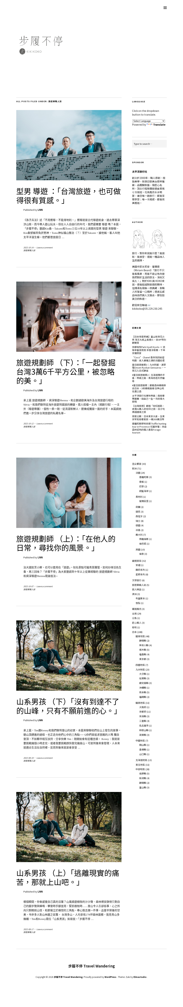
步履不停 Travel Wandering (68, 976)
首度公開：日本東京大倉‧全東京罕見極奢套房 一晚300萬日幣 (148, 417)
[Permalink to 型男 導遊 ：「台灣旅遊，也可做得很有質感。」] (69, 179)
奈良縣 (142, 716)
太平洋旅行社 (139, 171)
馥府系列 (140, 569)
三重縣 (142, 721)
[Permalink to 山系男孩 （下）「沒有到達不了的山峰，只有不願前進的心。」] (69, 689)
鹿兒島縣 (144, 683)
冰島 (138, 530)
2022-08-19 (28, 757)
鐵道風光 (136, 609)
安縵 (138, 565)
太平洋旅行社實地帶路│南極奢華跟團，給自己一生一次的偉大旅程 (148, 398)
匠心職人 (136, 622)
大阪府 (142, 707)
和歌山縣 (144, 730)
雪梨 (138, 603)
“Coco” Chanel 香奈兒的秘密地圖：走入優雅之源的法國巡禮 (148, 359)
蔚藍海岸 (144, 491)
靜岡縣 (142, 640)
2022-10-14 (28, 247)
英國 (138, 549)
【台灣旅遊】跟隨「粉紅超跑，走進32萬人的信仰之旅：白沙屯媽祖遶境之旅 (148, 409)
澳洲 (134, 594)
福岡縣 (142, 697)
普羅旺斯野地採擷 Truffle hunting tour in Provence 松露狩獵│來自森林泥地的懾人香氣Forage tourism (149, 428)
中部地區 (140, 769)
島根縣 (142, 749)
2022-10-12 (28, 423)
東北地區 (140, 764)
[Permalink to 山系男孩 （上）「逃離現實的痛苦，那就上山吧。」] (69, 861)
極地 (134, 627)
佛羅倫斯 (144, 539)
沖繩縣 (142, 687)
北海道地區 (141, 760)
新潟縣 (142, 778)
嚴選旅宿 (136, 560)
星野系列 (140, 574)
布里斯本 (140, 598)
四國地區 (140, 665)
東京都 (142, 659)
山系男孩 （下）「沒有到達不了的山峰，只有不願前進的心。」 (68, 706)
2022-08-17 (28, 929)
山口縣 (142, 754)
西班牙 (139, 516)
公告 (134, 618)
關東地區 (140, 636)
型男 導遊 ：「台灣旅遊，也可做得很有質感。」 (68, 195)
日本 (134, 632)
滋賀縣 (142, 735)
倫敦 (141, 553)
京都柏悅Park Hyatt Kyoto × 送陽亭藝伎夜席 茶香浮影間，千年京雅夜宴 (148, 350)
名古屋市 (144, 725)
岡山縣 (142, 745)
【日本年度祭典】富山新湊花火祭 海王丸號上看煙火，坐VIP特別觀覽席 (149, 339)
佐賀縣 (142, 678)
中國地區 (140, 740)
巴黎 (141, 486)
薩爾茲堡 (144, 501)
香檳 (141, 481)
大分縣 (142, 674)
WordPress (110, 976)
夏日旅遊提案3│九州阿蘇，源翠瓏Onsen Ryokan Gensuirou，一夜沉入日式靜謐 (149, 367)
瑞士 (138, 521)
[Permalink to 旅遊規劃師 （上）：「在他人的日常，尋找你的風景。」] (69, 526)
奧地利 (139, 496)
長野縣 (142, 773)
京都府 (142, 711)
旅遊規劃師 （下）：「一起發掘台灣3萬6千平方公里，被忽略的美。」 (65, 371)
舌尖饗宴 (136, 463)
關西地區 (140, 702)
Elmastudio (139, 976)
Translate (159, 124)
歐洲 (134, 468)
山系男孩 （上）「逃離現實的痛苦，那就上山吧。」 (67, 877)
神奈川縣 (144, 645)
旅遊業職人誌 (29, 250)
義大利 (139, 534)
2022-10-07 (28, 586)
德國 (138, 525)
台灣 (134, 613)
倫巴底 (142, 543)
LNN (40, 209)
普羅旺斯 (144, 477)
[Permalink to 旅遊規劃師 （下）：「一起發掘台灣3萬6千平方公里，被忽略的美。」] (69, 350)
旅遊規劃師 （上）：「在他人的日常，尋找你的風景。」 (65, 543)
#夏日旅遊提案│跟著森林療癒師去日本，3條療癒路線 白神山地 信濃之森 (149, 388)
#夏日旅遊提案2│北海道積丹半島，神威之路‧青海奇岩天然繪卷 (148, 378)
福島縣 (142, 654)
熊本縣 (142, 692)
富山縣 (142, 787)
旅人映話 (136, 589)
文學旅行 (136, 580)
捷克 (138, 511)
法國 (138, 472)
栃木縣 (142, 649)
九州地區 (140, 669)
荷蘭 (138, 507)
